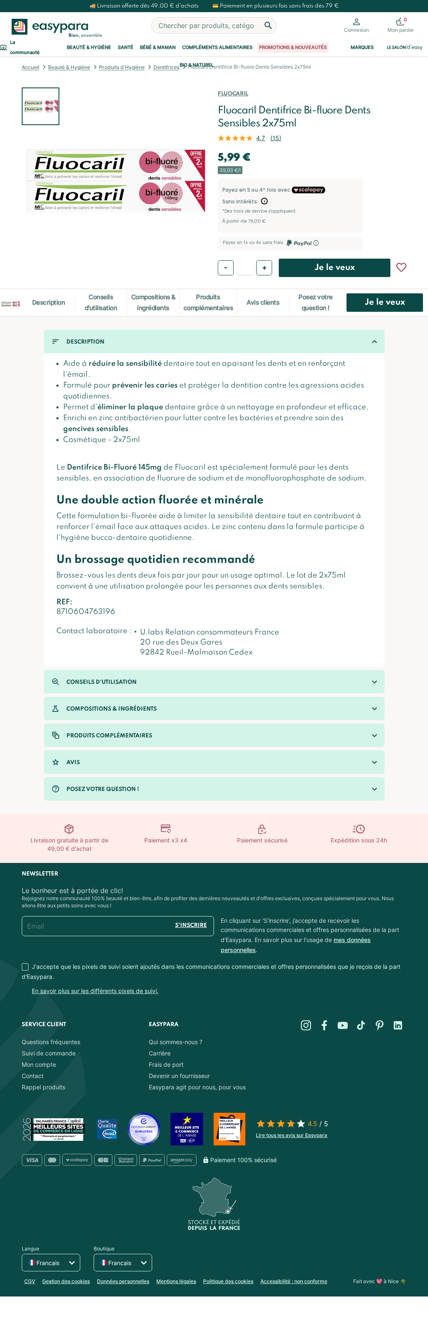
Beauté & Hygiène (89, 47)
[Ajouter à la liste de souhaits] (401, 267)
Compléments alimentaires (217, 47)
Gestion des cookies (66, 1281)
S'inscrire (191, 925)
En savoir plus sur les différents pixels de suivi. (95, 990)
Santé (125, 47)
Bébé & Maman (158, 47)
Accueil (30, 67)
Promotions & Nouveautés (293, 47)
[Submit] (268, 25)
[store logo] (55, 28)
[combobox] (214, 25)
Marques (362, 47)
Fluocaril (233, 94)
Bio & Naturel (197, 65)
